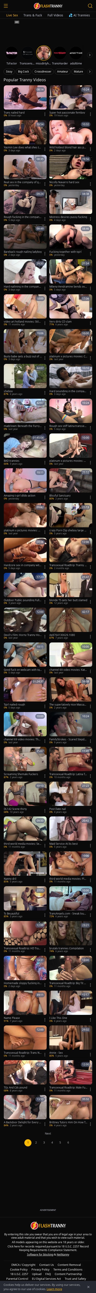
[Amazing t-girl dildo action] (25, 484)
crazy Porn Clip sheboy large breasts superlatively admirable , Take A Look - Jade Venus (68, 530)
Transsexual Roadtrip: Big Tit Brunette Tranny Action (68, 983)
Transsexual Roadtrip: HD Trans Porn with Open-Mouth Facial (22, 948)
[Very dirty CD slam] (70, 310)
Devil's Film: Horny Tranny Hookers (22, 635)
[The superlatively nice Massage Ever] (70, 693)
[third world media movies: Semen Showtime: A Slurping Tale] (25, 832)
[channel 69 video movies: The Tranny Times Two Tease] (25, 728)
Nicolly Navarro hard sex (64, 182)
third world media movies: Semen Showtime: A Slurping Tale (23, 843)
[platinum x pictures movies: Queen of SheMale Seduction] (25, 519)
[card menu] (45, 114)
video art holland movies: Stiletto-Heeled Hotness (22, 321)
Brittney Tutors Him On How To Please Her (68, 1122)
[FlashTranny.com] (48, 5)
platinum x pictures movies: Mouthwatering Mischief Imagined (68, 461)
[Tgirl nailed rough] (25, 693)
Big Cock (23, 71)
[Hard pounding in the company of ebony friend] (70, 380)
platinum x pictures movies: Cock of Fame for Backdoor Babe (68, 356)
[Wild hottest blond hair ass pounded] (70, 136)
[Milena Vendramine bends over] (70, 275)
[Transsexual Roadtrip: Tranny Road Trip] (70, 554)
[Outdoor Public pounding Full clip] (25, 589)
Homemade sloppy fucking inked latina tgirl (22, 983)
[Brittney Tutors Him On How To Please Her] (70, 1111)
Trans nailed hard (14, 112)
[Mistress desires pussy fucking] (70, 206)
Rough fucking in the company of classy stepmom (22, 217)
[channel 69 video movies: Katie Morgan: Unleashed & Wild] (70, 658)
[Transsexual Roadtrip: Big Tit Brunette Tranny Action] (70, 972)
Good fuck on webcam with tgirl (23, 669)
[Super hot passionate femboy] (70, 101)
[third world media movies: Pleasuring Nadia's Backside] (70, 867)
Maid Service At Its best (63, 843)
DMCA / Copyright (23, 1265)
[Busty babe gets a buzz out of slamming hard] (25, 345)
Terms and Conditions (67, 1269)
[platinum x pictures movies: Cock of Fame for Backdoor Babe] (70, 345)
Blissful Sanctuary (60, 495)
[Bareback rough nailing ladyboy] (25, 240)
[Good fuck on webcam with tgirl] (25, 658)
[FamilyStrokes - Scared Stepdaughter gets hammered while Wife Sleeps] (70, 728)
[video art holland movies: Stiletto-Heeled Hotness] (25, 310)
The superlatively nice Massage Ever (68, 704)
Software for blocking (40, 1254)
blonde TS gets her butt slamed (68, 600)
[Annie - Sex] (70, 1041)
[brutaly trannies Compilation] (70, 937)
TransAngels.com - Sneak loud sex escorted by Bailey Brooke (67, 913)
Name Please (12, 1018)
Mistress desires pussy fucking (68, 217)
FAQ (48, 1274)
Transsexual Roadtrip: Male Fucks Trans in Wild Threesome (68, 1087)
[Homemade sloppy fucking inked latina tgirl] (25, 972)
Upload (37, 1274)
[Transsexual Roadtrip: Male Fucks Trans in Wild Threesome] (70, 1076)
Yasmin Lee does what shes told (22, 147)
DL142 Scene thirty (15, 809)
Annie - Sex (56, 1052)
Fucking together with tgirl (65, 252)
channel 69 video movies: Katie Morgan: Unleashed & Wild (68, 669)
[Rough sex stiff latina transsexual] (70, 415)
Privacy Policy (40, 1269)
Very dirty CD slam (60, 321)
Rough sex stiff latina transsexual (68, 426)
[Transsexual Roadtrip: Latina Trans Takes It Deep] (70, 763)
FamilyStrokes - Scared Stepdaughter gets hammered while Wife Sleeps (68, 739)
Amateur (62, 71)
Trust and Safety (75, 1279)
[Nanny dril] (25, 867)
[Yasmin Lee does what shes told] (25, 136)
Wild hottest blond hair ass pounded (68, 147)
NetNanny (63, 1254)
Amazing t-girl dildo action (19, 495)
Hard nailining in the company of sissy (22, 286)
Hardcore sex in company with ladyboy (22, 565)
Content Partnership (68, 1274)
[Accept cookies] (88, 1287)
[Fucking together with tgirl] (70, 240)
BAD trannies (11, 461)
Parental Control (17, 1279)
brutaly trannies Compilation (66, 948)
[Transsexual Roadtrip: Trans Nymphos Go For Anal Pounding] (25, 1041)
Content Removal (69, 1265)
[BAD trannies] (25, 449)
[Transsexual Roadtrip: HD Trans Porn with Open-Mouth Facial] (25, 937)
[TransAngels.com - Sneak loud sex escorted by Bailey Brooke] (70, 902)
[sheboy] (25, 380)
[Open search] (90, 6)
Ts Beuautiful (11, 913)
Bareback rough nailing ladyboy (23, 252)
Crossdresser (43, 71)
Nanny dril (10, 878)
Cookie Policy (19, 1269)
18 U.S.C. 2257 (19, 1274)
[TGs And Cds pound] (25, 1076)
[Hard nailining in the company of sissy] (25, 275)
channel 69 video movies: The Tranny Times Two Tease (22, 739)
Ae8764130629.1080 (62, 635)
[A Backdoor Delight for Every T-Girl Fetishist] (25, 1111)
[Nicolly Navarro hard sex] (70, 171)
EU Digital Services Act (46, 1279)
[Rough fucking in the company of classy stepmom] (25, 206)
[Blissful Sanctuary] (70, 484)
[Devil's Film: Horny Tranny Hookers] (25, 624)
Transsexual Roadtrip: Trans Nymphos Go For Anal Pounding (22, 1052)
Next (48, 1133)
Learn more (54, 1289)
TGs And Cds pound (15, 1087)
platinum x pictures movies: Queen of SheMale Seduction (23, 530)
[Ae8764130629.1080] (70, 624)
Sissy (9, 71)
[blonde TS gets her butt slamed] (70, 589)
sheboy (8, 391)
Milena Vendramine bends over (67, 286)
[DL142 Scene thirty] (25, 798)
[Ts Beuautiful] (25, 902)
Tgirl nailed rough (14, 704)
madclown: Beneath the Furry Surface (23, 426)
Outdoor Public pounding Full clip (22, 600)
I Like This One (58, 1018)
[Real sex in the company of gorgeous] (25, 171)
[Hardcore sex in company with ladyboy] (25, 554)
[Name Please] (25, 1007)
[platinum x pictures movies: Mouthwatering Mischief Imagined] (70, 449)
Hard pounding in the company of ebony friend (68, 391)
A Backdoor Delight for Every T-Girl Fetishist (22, 1122)
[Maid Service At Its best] (70, 832)
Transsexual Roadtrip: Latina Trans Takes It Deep (68, 774)
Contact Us (46, 1265)
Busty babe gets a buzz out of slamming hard (23, 356)
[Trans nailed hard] (25, 101)
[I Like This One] (70, 1007)
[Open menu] (6, 6)
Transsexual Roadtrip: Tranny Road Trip (67, 565)
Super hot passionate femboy (67, 112)
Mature (78, 71)
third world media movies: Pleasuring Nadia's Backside (68, 878)
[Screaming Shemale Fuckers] (25, 763)
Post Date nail (57, 809)
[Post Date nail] (70, 798)
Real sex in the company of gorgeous (22, 182)
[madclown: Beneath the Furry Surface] (25, 415)
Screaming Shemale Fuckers (21, 774)
